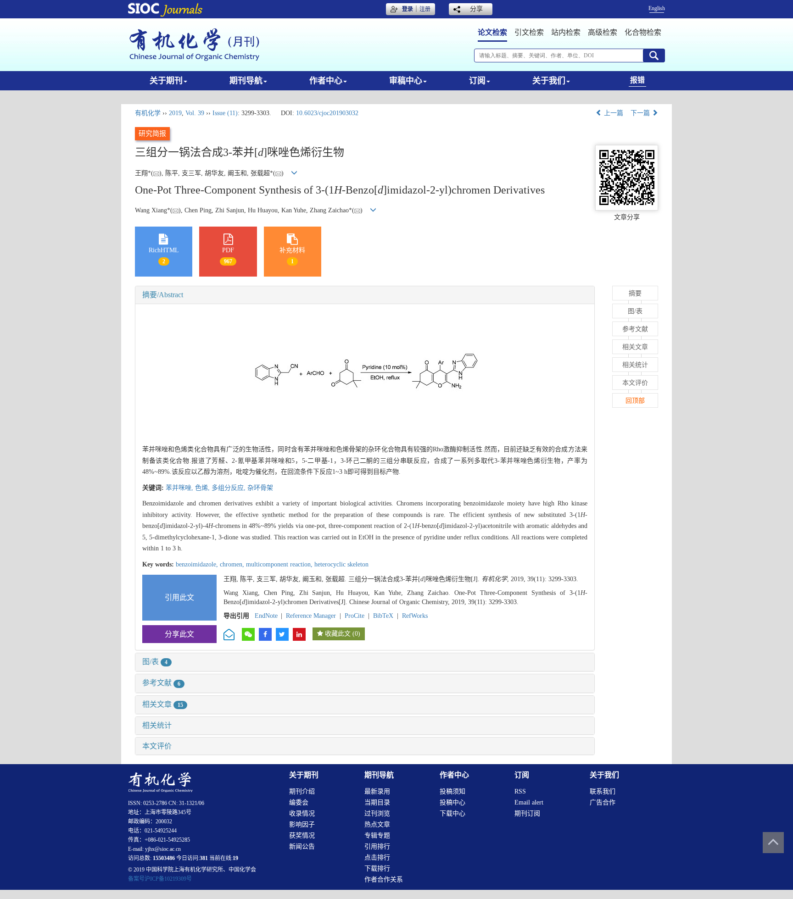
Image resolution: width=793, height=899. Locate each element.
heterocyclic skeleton (341, 564)
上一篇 (612, 113)
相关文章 (162, 704)
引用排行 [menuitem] (377, 846)
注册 (424, 9)
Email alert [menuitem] (528, 802)
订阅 (477, 80)
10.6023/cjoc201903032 (327, 113)
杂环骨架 (260, 487)
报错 (637, 80)
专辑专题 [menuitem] (377, 835)
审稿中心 (405, 80)
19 (235, 858)
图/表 (155, 662)
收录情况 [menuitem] (302, 813)
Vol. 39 (194, 113)
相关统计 (157, 725)
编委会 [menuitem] (298, 802)
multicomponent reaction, (280, 564)
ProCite (354, 615)
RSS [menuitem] (520, 791)
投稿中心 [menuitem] (452, 802)
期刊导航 (245, 80)
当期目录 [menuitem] (377, 802)
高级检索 (602, 32)
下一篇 (641, 113)
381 (204, 858)
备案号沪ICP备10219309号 (160, 879)
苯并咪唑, (180, 487)
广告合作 (602, 802)
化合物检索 (643, 32)
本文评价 (157, 746)
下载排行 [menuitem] (377, 868)
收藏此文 (338, 633)
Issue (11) (225, 113)
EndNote (266, 615)
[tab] (364, 295)
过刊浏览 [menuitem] (377, 813)
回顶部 (635, 400)
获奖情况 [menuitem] (302, 835)
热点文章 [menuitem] (377, 824)
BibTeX (383, 615)
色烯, (203, 487)
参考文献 (161, 683)
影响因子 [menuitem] (302, 824)
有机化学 (148, 113)
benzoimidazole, (198, 564)
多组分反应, (229, 487)
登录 (407, 9)
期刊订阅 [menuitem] (527, 813)
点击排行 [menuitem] (377, 857)
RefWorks (415, 615)
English (656, 8)
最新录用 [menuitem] (377, 791)
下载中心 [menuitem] (452, 813)
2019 (175, 113)
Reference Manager (311, 615)
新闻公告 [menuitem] (302, 846)
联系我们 (602, 791)
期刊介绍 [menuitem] (302, 791)
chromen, (233, 564)
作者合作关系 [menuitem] (383, 879)
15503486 (164, 858)
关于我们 (548, 80)
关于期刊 (166, 80)
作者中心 (325, 80)
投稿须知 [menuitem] (452, 791)
